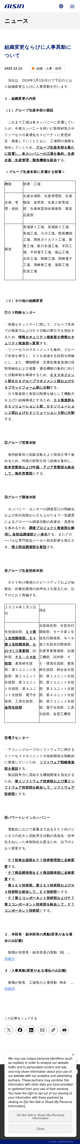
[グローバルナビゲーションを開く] (72, 6)
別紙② (9, 989)
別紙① (9, 959)
